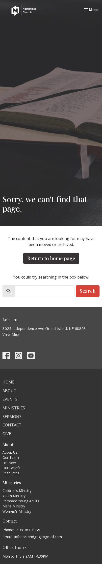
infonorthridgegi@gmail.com (38, 536)
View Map (10, 334)
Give (6, 433)
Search (88, 290)
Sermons (12, 416)
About (9, 390)
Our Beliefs (11, 467)
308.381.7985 (28, 529)
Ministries (13, 408)
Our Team (10, 457)
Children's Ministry (16, 490)
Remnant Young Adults (20, 501)
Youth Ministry (14, 495)
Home (8, 382)
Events (10, 399)
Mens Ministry (13, 506)
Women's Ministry (16, 511)
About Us (9, 452)
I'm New (9, 462)
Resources (10, 473)
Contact (12, 425)
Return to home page (51, 258)
